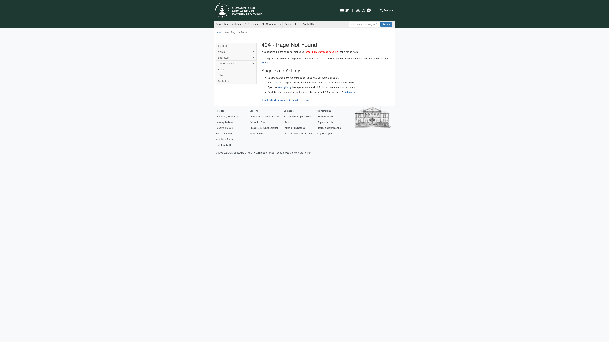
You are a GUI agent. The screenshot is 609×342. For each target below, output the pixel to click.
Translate (388, 10)
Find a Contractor (224, 133)
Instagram (363, 10)
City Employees (325, 133)
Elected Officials (325, 116)
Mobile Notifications (368, 10)
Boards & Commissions (329, 127)
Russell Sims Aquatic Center (264, 127)
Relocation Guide (258, 122)
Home (219, 32)
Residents (221, 24)
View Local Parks (224, 139)
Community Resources (227, 116)
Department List (325, 122)
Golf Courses (256, 133)
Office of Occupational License (299, 133)
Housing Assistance (225, 122)
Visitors (235, 24)
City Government (270, 24)
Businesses (251, 24)
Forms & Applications (294, 127)
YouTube (358, 10)
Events (287, 24)
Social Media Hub (224, 144)
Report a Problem (224, 127)
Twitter (347, 10)
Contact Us (308, 24)
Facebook (352, 10)
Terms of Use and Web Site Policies (293, 152)
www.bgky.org (268, 61)
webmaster (349, 92)
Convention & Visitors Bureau (264, 116)
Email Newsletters (341, 10)
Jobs (297, 24)
